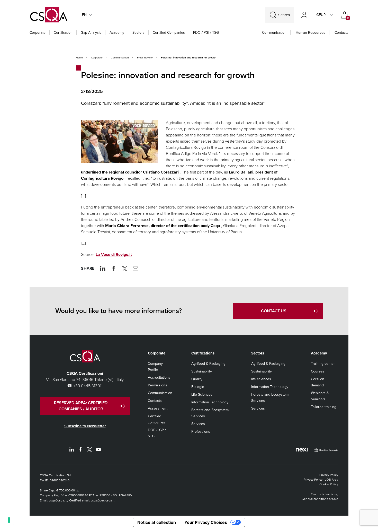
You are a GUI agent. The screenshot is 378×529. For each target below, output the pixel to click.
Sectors (138, 32)
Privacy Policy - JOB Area (321, 479)
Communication (274, 32)
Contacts (341, 32)
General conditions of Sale (320, 499)
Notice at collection (156, 522)
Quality (196, 379)
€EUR (321, 15)
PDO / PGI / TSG (206, 32)
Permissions (157, 385)
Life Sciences (201, 394)
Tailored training (323, 407)
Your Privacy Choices (205, 522)
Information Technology (209, 402)
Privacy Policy (328, 475)
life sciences (261, 379)
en (84, 15)
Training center (323, 363)
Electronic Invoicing (324, 494)
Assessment (157, 408)
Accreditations (159, 377)
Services (198, 424)
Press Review (145, 57)
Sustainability (201, 371)
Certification (63, 32)
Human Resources (310, 32)
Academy (117, 32)
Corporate (38, 32)
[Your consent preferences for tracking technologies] (9, 520)
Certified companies (169, 32)
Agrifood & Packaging (208, 363)
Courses (317, 371)
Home (79, 57)
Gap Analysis (91, 32)
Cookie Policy (328, 484)
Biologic (197, 386)
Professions (200, 431)
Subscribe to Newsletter (85, 426)
